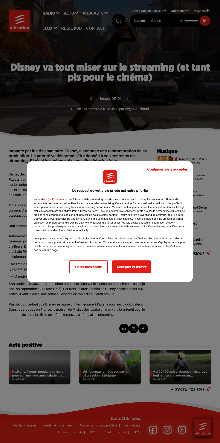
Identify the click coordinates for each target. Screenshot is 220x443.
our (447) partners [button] (53, 199)
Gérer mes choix (88, 266)
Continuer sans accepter (167, 169)
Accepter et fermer (131, 266)
